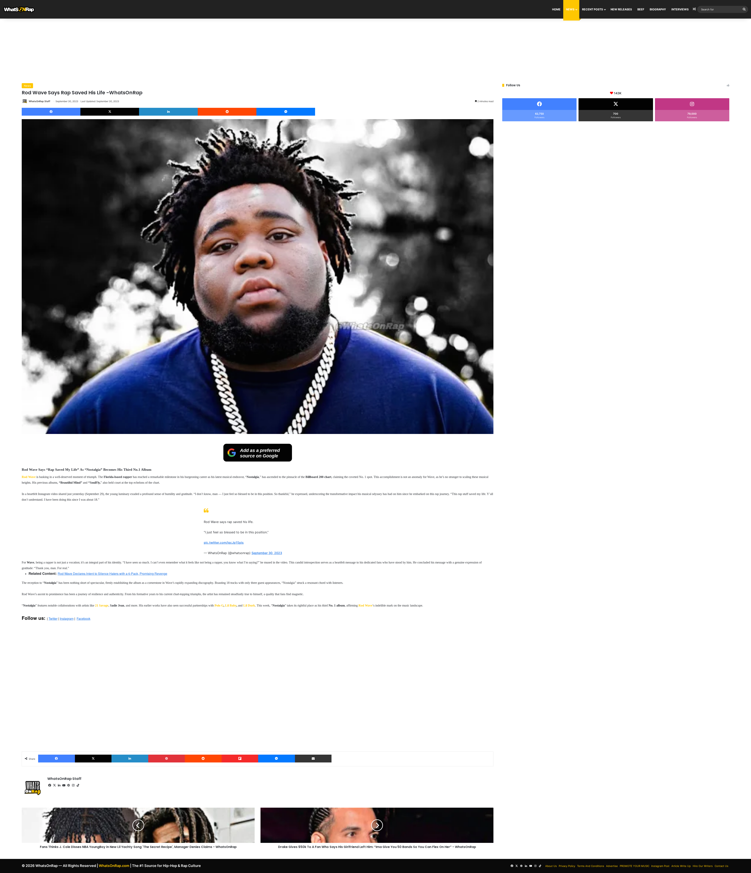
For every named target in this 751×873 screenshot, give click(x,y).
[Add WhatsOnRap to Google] (257, 460)
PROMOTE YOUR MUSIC (634, 866)
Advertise (612, 866)
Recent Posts (592, 9)
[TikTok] (77, 785)
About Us (551, 866)
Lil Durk (249, 605)
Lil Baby (230, 605)
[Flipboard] (240, 758)
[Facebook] (51, 112)
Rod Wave (29, 477)
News (570, 9)
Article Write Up (681, 866)
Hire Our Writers (703, 866)
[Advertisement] (375, 49)
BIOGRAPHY (658, 9)
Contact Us (721, 866)
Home (556, 9)
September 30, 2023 (267, 553)
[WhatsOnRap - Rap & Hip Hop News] (19, 9)
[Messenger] (285, 112)
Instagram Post (660, 866)
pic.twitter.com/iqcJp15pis (224, 542)
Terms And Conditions (590, 866)
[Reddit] (227, 112)
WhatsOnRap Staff (39, 101)
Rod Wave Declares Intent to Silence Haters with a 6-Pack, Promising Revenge (112, 573)
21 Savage (101, 605)
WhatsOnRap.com (114, 866)
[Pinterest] (166, 758)
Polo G (219, 605)
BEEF (640, 9)
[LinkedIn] (168, 112)
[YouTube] (63, 785)
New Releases (621, 9)
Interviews (680, 9)
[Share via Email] (313, 758)
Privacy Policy (567, 866)
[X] (109, 112)
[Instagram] (73, 785)
